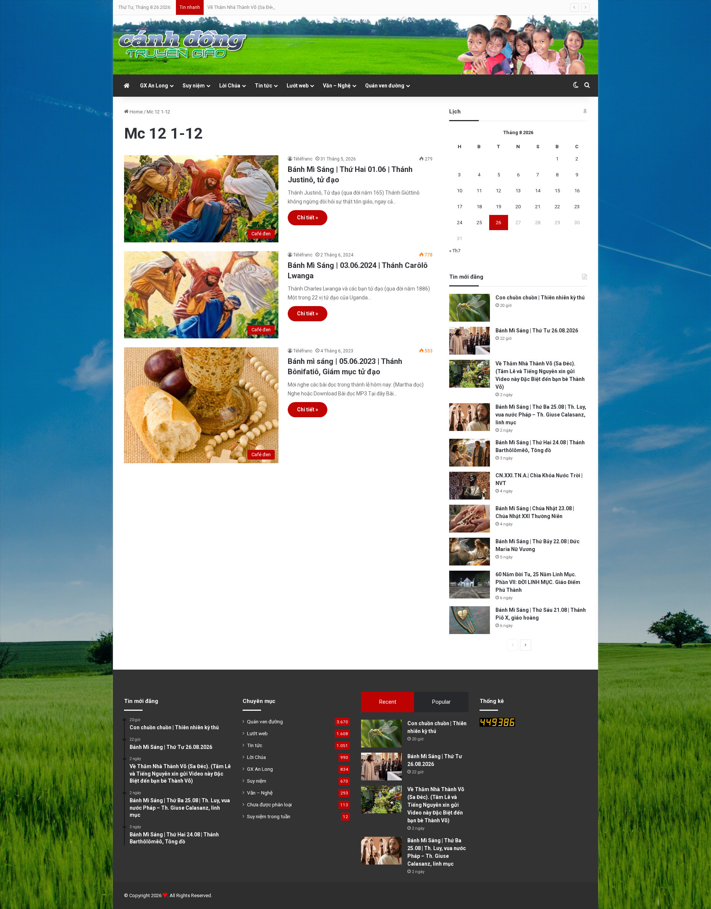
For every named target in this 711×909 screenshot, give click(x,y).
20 (518, 206)
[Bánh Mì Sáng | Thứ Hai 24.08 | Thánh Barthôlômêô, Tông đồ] (469, 453)
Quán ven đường (384, 86)
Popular (441, 702)
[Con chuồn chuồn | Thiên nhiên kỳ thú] (469, 308)
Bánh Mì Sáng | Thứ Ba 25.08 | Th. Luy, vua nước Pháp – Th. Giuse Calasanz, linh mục (540, 414)
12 (498, 190)
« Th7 (454, 250)
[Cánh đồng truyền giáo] (183, 45)
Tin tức (263, 86)
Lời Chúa (229, 86)
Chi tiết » (307, 217)
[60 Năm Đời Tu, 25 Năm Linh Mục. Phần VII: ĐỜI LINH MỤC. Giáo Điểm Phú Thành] (469, 584)
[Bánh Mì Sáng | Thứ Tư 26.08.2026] (469, 341)
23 (577, 206)
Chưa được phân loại (269, 804)
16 (577, 190)
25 (479, 222)
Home (135, 112)
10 (459, 190)
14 (537, 190)
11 (479, 190)
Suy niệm (194, 86)
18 (479, 206)
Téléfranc (303, 159)
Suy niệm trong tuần (268, 816)
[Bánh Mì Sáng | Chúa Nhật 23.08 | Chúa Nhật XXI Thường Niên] (469, 519)
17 (459, 206)
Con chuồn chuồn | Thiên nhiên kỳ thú (540, 298)
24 (459, 222)
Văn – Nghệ (337, 86)
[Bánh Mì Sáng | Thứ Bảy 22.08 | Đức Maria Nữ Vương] (469, 551)
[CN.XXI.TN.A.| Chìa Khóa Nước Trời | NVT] (469, 486)
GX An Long (154, 86)
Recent (387, 702)
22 (557, 206)
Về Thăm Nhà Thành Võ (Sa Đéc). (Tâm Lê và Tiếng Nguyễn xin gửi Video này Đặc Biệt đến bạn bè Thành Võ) (321, 7)
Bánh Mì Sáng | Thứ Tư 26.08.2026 (536, 331)
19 (498, 206)
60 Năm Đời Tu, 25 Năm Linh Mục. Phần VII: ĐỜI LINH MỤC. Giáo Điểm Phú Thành (537, 582)
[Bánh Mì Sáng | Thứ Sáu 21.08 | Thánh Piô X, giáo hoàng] (469, 620)
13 (518, 190)
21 (537, 206)
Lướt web (297, 86)
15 (557, 190)
